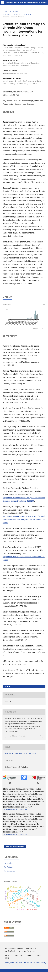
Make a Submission (15, 846)
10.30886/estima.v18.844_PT (15, 809)
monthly (35, 328)
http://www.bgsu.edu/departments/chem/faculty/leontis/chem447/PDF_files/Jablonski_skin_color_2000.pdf (24, 519)
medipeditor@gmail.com (15, 962)
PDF (8, 686)
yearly (43, 328)
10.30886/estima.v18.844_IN (15, 834)
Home (5, 12)
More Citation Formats (16, 736)
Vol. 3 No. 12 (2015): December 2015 (18, 14)
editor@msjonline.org (36, 962)
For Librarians (9, 871)
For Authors (8, 867)
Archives (14, 12)
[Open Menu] (2, 2)
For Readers (8, 863)
